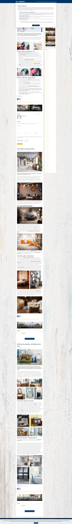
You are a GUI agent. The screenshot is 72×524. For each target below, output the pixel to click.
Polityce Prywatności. (59, 521)
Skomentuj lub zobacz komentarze (29, 338)
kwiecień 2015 (47, 168)
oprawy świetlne (25, 250)
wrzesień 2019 (47, 77)
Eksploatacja (47, 1)
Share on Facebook (18, 99)
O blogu (37, 1)
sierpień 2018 (47, 99)
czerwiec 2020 (47, 61)
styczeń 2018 (47, 111)
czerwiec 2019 (47, 82)
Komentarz (18, 125)
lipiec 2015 (47, 163)
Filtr (33, 64)
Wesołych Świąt (48, 44)
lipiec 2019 (47, 80)
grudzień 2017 (47, 113)
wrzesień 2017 (47, 118)
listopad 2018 (47, 94)
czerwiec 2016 (47, 144)
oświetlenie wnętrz (19, 319)
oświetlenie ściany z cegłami (34, 318)
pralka (22, 55)
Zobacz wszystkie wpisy (39, 113)
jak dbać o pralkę (38, 101)
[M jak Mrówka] (20, 1)
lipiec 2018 (47, 101)
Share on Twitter (20, 99)
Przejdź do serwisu (35, 25)
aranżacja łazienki (19, 491)
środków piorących (35, 62)
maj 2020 (47, 63)
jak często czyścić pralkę (32, 101)
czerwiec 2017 (47, 123)
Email (26, 133)
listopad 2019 (47, 73)
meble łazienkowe (30, 491)
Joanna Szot (24, 150)
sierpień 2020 (47, 58)
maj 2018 (47, 104)
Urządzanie (40, 1)
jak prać (18, 102)
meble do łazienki (25, 491)
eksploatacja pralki (25, 101)
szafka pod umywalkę (20, 492)
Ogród (51, 1)
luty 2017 (47, 130)
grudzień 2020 (47, 51)
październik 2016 (48, 137)
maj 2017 (47, 125)
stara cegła (29, 319)
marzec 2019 (47, 87)
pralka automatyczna (29, 102)
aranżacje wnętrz (19, 318)
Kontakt (53, 1)
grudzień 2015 (47, 154)
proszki (30, 375)
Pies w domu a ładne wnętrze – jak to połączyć (50, 34)
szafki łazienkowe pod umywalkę (28, 492)
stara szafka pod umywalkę (37, 491)
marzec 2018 (47, 108)
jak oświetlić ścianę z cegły (26, 318)
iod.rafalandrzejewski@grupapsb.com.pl (43, 21)
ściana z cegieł (25, 319)
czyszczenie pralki (19, 101)
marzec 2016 (47, 149)
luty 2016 (47, 151)
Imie (18, 133)
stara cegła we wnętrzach (35, 319)
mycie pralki (21, 102)
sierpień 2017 (47, 120)
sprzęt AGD (34, 102)
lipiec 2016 (47, 142)
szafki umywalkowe (36, 492)
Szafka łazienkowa (23, 374)
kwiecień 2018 (47, 106)
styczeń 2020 (47, 70)
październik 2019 (48, 75)
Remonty (44, 1)
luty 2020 (47, 68)
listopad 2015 (47, 156)
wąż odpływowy (31, 61)
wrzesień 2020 (47, 56)
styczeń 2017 (47, 132)
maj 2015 (47, 166)
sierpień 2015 (47, 161)
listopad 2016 (47, 135)
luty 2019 (47, 89)
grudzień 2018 (47, 92)
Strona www (35, 133)
